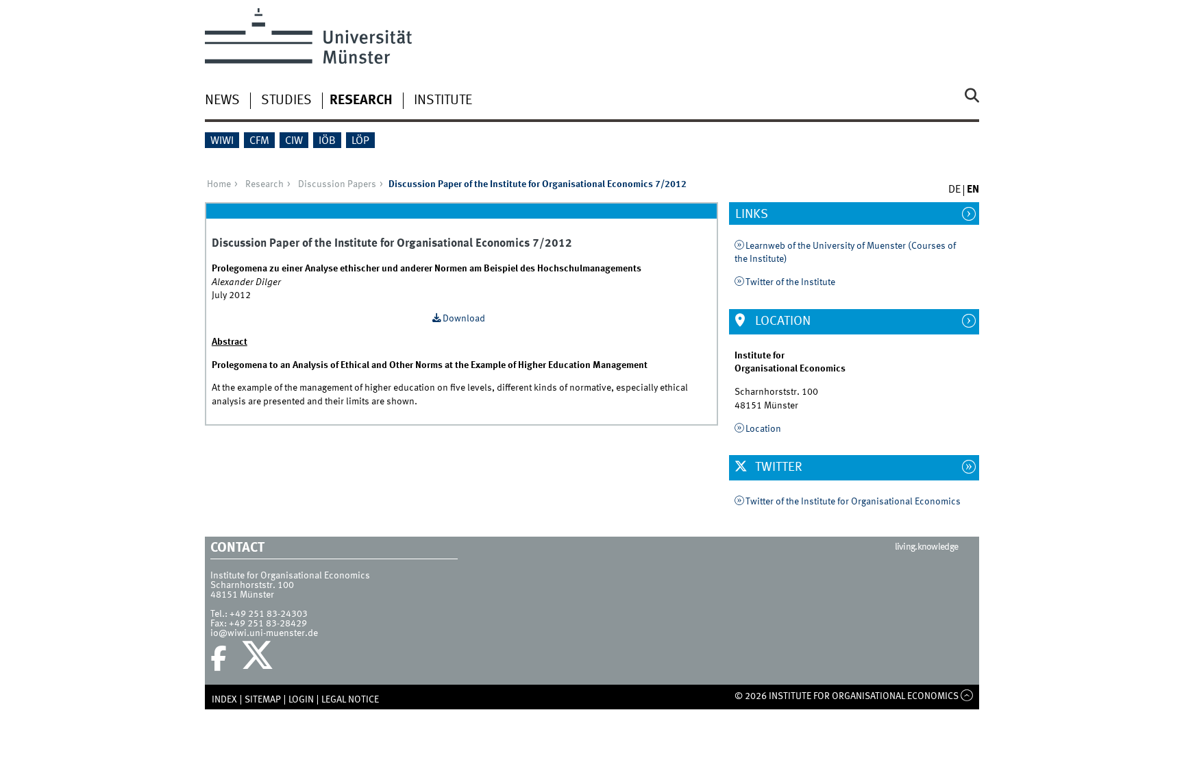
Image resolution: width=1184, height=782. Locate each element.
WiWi (222, 141)
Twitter (777, 467)
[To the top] (967, 696)
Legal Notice (350, 700)
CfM (259, 141)
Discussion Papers (337, 184)
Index (224, 700)
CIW (294, 141)
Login (301, 700)
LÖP (360, 141)
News (222, 101)
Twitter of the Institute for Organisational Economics (853, 501)
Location (781, 321)
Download (464, 318)
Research (361, 101)
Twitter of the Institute (790, 282)
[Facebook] (218, 659)
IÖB (327, 141)
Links (759, 214)
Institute (443, 101)
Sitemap (263, 700)
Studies (286, 101)
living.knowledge (927, 547)
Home (219, 184)
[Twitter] (259, 659)
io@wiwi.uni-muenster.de (264, 633)
